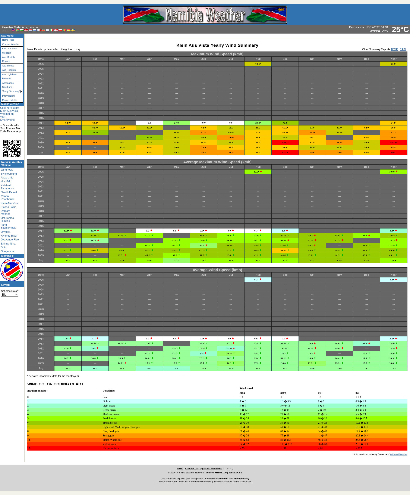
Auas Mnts (7, 177)
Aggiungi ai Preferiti (211, 468)
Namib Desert (9, 192)
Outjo (4, 247)
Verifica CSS (235, 472)
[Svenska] (73, 30)
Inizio (180, 468)
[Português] (64, 30)
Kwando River (9, 235)
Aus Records (9, 70)
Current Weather (10, 44)
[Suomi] (34, 30)
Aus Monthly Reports (8, 59)
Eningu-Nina (8, 243)
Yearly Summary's (11, 91)
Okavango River (10, 239)
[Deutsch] (43, 30)
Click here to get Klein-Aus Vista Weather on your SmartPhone (9, 113)
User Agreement (219, 478)
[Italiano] (51, 30)
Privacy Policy (241, 478)
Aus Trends (8, 65)
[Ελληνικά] (47, 30)
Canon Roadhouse (8, 198)
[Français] (39, 30)
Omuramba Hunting (7, 219)
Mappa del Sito (9, 100)
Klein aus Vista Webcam (9, 50)
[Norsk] (56, 30)
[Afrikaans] (17, 30)
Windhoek (7, 169)
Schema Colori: (10, 291)
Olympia (5, 231)
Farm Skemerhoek (8, 226)
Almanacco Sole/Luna (8, 85)
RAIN (403, 49)
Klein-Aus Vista (10, 203)
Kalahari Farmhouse (7, 187)
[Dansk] (26, 30)
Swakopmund (9, 173)
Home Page (8, 39)
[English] (13, 30)
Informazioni (8, 95)
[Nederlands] (30, 30)
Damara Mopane (5, 212)
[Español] (68, 30)
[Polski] (60, 30)
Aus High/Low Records (9, 76)
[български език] (21, 30)
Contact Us (191, 468)
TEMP (394, 49)
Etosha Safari (8, 207)
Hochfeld (6, 181)
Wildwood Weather (398, 454)
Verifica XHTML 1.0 (216, 472)
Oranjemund (8, 251)
